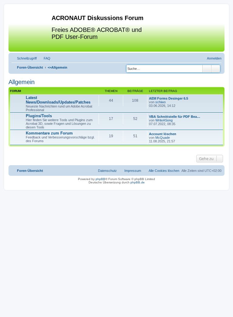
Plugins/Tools (39, 116)
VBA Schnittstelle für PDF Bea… (174, 116)
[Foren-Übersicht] (31, 30)
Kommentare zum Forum (49, 133)
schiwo (160, 102)
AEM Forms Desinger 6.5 (168, 98)
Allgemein (21, 82)
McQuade (162, 137)
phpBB (100, 179)
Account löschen (162, 134)
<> (57, 67)
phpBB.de (137, 182)
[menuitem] (44, 58)
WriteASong (164, 120)
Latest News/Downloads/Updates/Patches (58, 99)
